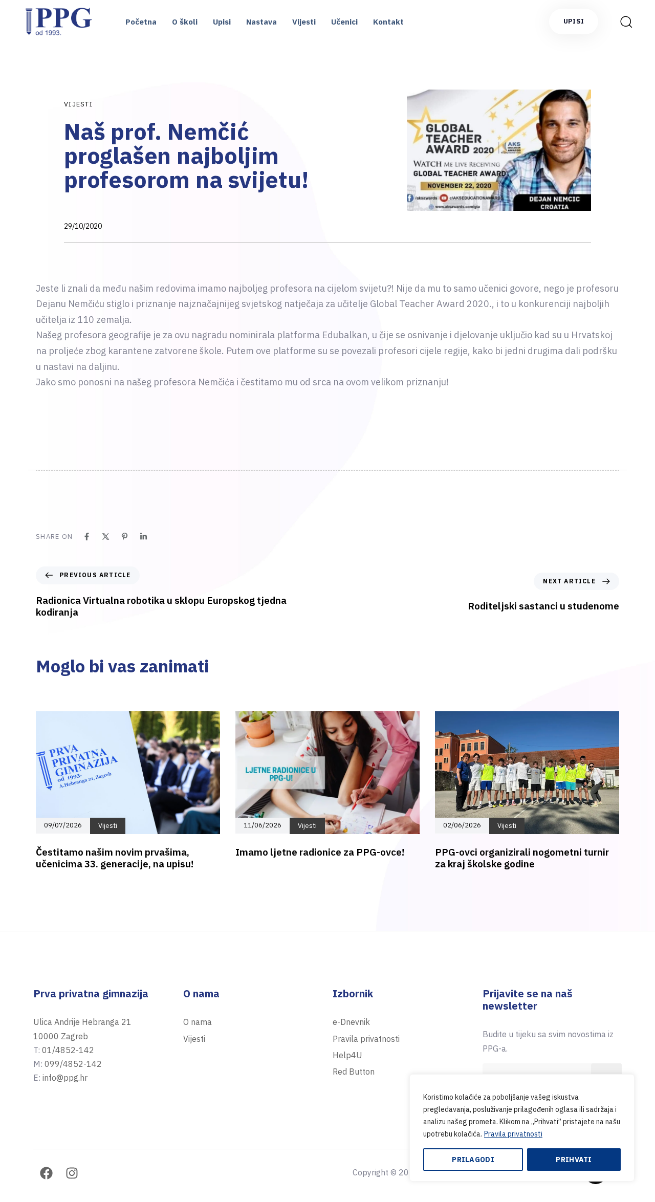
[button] (623, 21)
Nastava (261, 22)
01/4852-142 (68, 1050)
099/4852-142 (73, 1064)
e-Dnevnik (351, 1022)
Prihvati (574, 1159)
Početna (141, 22)
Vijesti (304, 22)
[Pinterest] (124, 536)
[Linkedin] (143, 536)
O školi (185, 22)
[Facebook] (87, 536)
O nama (197, 1022)
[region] (522, 1128)
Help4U (347, 1055)
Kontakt (388, 22)
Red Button (354, 1071)
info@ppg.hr (65, 1078)
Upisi (222, 22)
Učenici (344, 22)
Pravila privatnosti (513, 1134)
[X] (106, 536)
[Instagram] (71, 1173)
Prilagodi (473, 1159)
